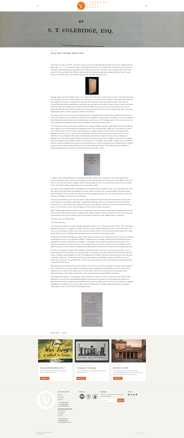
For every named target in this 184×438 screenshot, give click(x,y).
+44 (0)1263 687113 (63, 418)
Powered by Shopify (40, 433)
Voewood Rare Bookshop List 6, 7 (52, 368)
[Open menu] (146, 6)
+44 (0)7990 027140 (63, 404)
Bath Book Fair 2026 (120, 368)
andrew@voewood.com (64, 406)
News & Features (44, 365)
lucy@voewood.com (63, 420)
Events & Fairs (117, 365)
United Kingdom (140, 433)
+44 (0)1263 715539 (63, 402)
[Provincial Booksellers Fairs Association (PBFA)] (95, 396)
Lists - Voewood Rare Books (84, 365)
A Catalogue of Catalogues (86, 368)
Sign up (120, 400)
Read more (45, 378)
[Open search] (38, 6)
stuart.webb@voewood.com (65, 422)
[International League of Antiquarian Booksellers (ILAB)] (88, 396)
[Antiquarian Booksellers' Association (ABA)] (82, 396)
